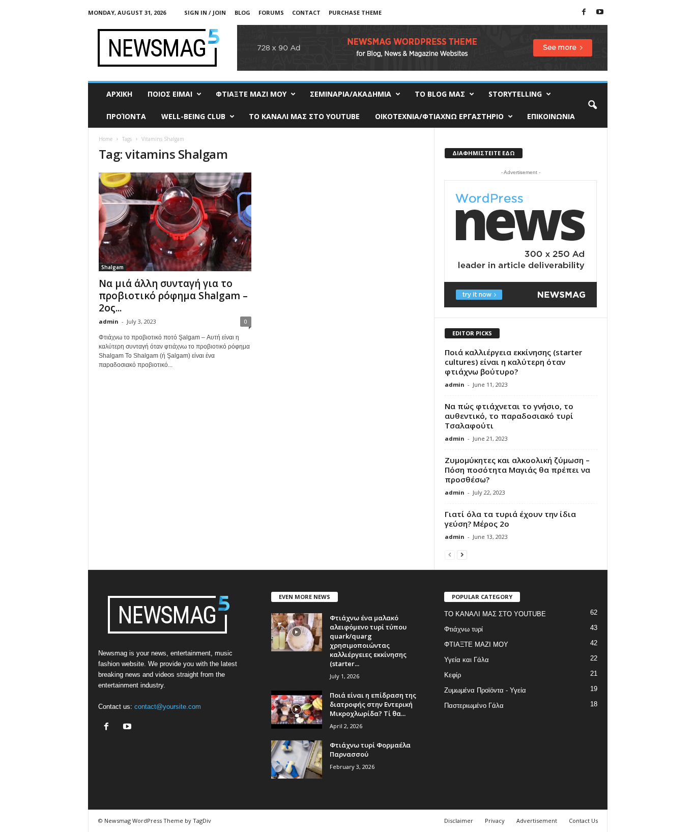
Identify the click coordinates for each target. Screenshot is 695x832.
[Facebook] (584, 12)
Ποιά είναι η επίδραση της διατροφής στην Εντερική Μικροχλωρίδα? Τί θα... (373, 704)
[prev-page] (450, 554)
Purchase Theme (355, 12)
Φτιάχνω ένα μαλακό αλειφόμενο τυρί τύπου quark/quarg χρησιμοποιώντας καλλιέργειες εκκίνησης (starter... (368, 640)
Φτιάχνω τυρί (463, 629)
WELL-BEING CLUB (193, 116)
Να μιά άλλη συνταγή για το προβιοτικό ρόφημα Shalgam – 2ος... (173, 295)
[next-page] (462, 554)
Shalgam (112, 267)
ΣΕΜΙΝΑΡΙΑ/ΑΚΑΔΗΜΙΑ (350, 94)
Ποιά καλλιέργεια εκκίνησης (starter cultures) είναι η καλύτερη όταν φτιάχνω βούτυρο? (513, 362)
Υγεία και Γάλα (466, 660)
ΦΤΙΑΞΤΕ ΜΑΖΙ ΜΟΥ (251, 94)
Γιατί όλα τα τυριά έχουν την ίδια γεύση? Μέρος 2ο (510, 519)
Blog (242, 12)
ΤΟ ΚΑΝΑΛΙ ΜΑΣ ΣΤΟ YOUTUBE (304, 116)
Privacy (495, 820)
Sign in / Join (205, 12)
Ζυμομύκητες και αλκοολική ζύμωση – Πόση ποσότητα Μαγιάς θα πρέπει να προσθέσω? (517, 469)
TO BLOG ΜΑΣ (440, 94)
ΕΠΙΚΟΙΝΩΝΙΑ (551, 116)
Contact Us (583, 820)
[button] (592, 105)
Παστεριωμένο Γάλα (474, 705)
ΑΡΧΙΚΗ (119, 94)
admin (109, 321)
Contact (306, 12)
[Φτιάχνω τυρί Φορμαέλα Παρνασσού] (296, 759)
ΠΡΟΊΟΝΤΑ (126, 116)
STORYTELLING (515, 94)
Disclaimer (458, 820)
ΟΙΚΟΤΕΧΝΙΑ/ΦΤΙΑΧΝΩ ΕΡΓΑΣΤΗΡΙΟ (439, 116)
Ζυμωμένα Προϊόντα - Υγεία (485, 690)
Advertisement (536, 820)
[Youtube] (600, 12)
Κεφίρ (452, 675)
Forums (271, 12)
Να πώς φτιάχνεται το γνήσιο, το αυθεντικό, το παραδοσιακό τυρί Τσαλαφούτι (509, 416)
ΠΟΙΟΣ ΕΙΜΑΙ (170, 94)
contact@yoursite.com (167, 706)
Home (105, 138)
